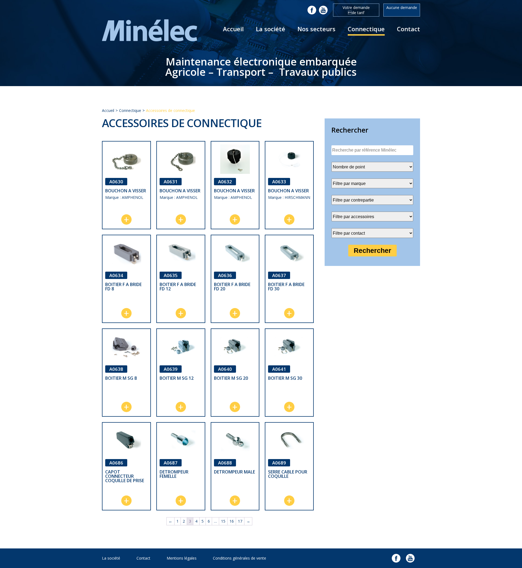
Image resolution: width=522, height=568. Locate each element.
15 (223, 521)
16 (231, 521)
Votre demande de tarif (356, 10)
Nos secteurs (316, 29)
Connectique (366, 29)
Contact (408, 29)
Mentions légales (182, 558)
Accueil (233, 29)
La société (270, 29)
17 (240, 521)
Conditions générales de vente (239, 558)
